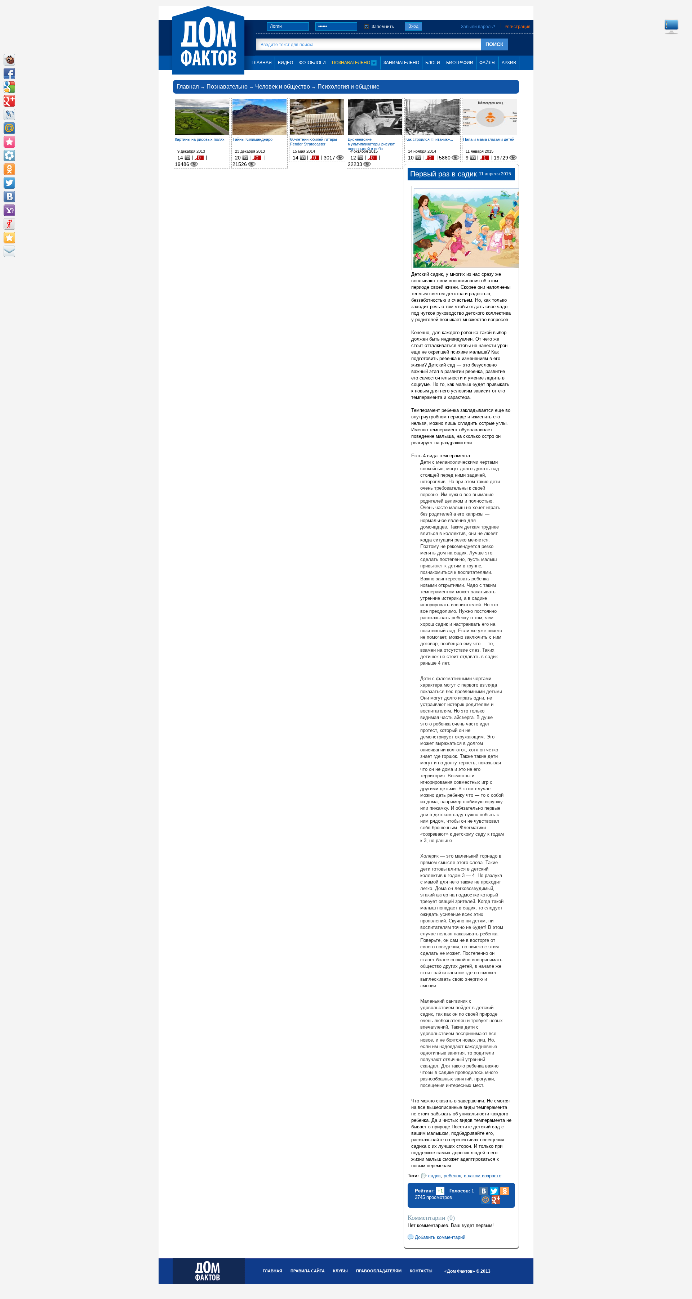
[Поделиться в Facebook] (9, 73)
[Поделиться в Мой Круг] (9, 155)
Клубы (340, 1271)
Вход (413, 26)
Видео (285, 62)
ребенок (452, 1175)
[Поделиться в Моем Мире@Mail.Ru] (9, 128)
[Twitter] (494, 1191)
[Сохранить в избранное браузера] (9, 237)
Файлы (487, 62)
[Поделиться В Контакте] (9, 196)
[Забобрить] (9, 60)
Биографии (459, 62)
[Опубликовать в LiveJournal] (9, 114)
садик (434, 1175)
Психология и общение (349, 87)
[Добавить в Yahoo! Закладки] (9, 210)
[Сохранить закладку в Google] (9, 87)
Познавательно (351, 62)
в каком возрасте (482, 1175)
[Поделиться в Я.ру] (9, 224)
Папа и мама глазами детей (488, 139)
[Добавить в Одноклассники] (9, 169)
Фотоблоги (312, 62)
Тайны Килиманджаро (252, 139)
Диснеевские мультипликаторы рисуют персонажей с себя (371, 144)
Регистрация (518, 26)
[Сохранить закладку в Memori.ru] (9, 142)
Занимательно (401, 62)
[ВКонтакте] (483, 1191)
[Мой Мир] (485, 1199)
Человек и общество (282, 87)
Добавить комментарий (440, 1237)
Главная (188, 87)
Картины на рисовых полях (200, 139)
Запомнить (383, 26)
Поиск (494, 44)
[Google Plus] (496, 1199)
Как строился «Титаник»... (429, 139)
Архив (509, 62)
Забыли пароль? (478, 26)
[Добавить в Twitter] (9, 183)
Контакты (421, 1271)
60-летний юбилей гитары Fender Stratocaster (313, 141)
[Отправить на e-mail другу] (9, 251)
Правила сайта (307, 1271)
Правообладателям (379, 1271)
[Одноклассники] (504, 1191)
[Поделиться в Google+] (9, 101)
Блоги (432, 62)
